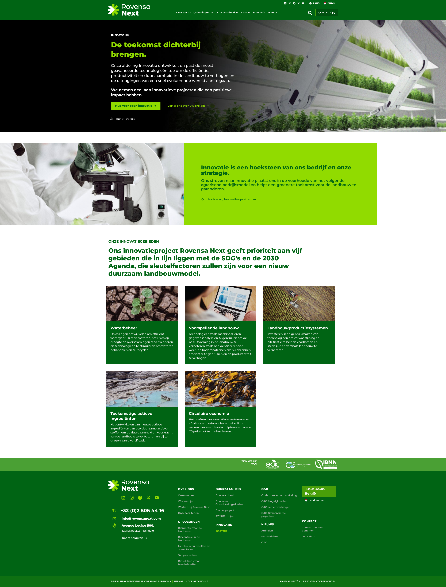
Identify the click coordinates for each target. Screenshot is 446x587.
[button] (310, 13)
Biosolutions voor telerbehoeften (189, 562)
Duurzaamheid (228, 489)
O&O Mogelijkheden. (274, 501)
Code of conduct (197, 581)
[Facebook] (294, 3)
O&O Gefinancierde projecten (273, 514)
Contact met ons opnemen (312, 529)
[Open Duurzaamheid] (237, 12)
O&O (264, 489)
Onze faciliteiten (188, 513)
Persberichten (270, 536)
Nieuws (267, 524)
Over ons (186, 489)
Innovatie (224, 524)
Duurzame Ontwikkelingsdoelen (229, 503)
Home (119, 119)
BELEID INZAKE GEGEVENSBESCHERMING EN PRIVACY (141, 581)
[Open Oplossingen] (211, 12)
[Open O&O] (249, 12)
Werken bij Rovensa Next (194, 507)
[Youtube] (303, 3)
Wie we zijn (185, 501)
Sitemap (178, 581)
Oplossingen (189, 521)
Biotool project (225, 510)
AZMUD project (225, 516)
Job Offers (308, 536)
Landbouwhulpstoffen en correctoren (194, 548)
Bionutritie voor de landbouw (190, 529)
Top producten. (187, 555)
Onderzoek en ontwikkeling (279, 495)
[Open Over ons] (189, 12)
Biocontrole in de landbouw (189, 538)
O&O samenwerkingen (275, 507)
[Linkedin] (285, 3)
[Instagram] (290, 3)
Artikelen (267, 530)
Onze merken (186, 495)
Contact (309, 521)
